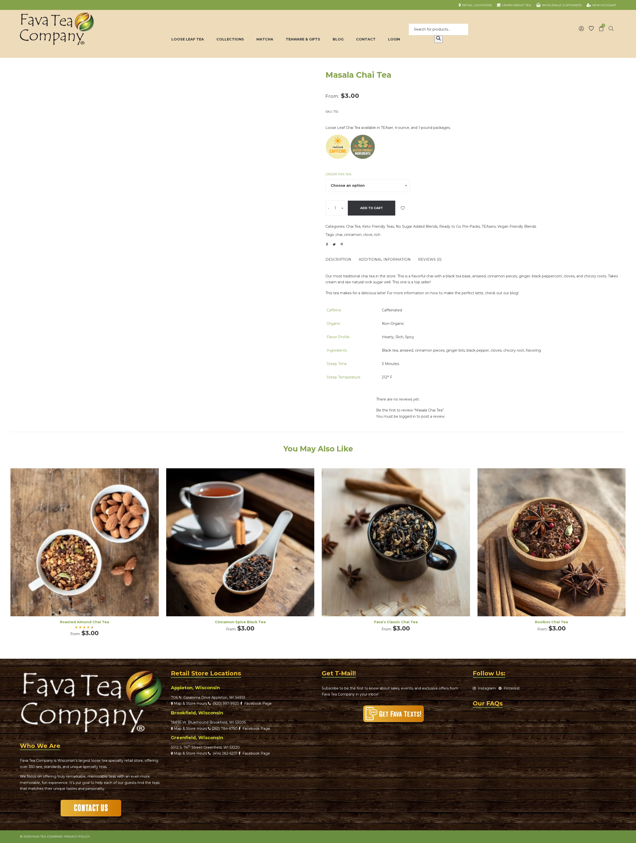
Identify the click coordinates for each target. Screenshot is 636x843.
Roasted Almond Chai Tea (84, 622)
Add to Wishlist (403, 208)
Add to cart (371, 208)
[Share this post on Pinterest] (341, 244)
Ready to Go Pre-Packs (459, 226)
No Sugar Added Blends (416, 226)
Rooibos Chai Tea (551, 622)
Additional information (385, 259)
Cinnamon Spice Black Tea (240, 622)
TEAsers (489, 226)
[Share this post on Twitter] (334, 244)
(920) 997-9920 (225, 703)
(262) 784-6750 (225, 728)
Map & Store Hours (190, 703)
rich (377, 234)
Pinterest (511, 688)
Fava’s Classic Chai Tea (396, 622)
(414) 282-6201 (225, 753)
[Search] (438, 39)
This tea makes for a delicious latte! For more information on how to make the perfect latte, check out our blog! (421, 293)
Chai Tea (353, 226)
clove (367, 234)
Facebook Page (257, 703)
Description (338, 259)
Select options (84, 549)
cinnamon (352, 234)
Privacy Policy (77, 836)
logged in (407, 416)
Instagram (486, 688)
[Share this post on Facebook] (326, 244)
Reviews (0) (429, 259)
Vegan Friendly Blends (516, 226)
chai (338, 234)
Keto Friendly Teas (378, 226)
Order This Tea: (338, 174)
